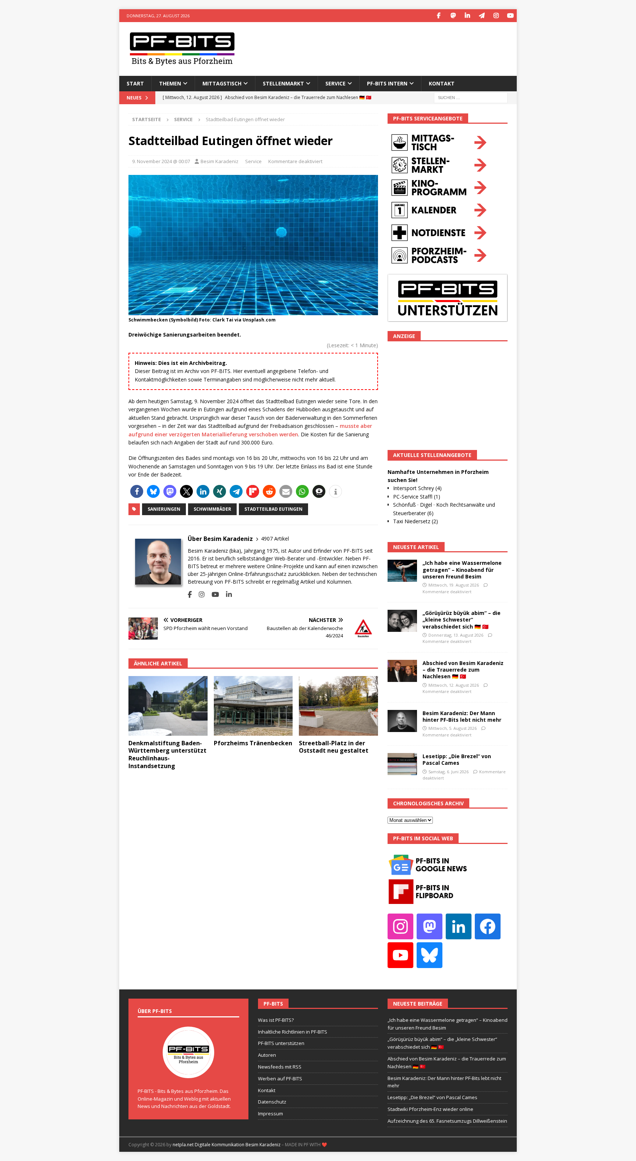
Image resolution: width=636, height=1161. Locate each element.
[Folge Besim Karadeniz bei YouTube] (212, 594)
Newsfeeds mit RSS (279, 1066)
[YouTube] (510, 15)
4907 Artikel (275, 538)
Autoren (267, 1055)
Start (135, 83)
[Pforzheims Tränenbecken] (253, 705)
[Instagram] (496, 15)
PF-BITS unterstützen (281, 1043)
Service (253, 161)
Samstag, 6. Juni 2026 (448, 771)
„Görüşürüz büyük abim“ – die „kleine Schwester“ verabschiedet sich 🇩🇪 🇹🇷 (462, 619)
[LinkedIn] (467, 15)
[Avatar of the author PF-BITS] (188, 1070)
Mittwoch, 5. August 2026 (452, 728)
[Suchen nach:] (471, 97)
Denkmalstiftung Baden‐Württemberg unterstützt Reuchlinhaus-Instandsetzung (167, 754)
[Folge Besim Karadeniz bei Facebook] (190, 594)
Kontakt (442, 83)
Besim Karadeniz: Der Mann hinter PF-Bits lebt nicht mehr (462, 716)
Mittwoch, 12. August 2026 (453, 685)
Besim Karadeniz (220, 161)
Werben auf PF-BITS (280, 1078)
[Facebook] (438, 15)
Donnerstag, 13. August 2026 (455, 635)
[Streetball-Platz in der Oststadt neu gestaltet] (338, 705)
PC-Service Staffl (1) (416, 496)
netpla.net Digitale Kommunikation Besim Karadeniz (226, 1144)
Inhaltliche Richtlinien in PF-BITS (292, 1031)
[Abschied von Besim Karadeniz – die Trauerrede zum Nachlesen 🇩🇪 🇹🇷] (402, 671)
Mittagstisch (221, 83)
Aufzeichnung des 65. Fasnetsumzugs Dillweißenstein (447, 1121)
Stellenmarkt (283, 83)
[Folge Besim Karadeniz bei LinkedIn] (226, 594)
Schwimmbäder (212, 509)
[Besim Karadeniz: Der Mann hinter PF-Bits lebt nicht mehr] (402, 721)
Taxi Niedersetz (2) (415, 521)
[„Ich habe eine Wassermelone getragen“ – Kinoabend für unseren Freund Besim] (402, 571)
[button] (136, 491)
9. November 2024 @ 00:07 (161, 161)
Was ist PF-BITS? (276, 1020)
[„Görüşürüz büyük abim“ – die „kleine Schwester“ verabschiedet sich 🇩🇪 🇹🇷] (402, 621)
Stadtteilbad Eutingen (273, 509)
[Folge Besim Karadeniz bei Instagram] (199, 594)
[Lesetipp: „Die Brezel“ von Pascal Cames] (402, 764)
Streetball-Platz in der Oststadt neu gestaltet (333, 747)
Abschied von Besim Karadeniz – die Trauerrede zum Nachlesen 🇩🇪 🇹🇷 (463, 669)
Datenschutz (272, 1101)
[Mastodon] (452, 15)
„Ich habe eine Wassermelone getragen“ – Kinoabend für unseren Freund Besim (462, 569)
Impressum (270, 1113)
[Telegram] (481, 15)
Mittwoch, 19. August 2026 (453, 585)
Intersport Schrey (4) (417, 488)
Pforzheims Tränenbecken (253, 743)
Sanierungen (164, 509)
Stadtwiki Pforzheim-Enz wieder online (430, 1109)
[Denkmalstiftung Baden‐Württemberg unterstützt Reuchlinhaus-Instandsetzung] (168, 705)
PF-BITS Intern (387, 83)
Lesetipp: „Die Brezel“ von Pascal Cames (457, 759)
